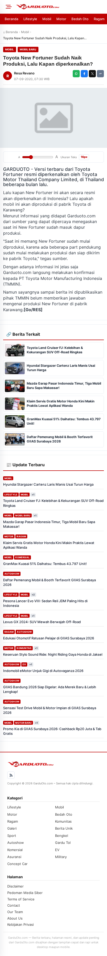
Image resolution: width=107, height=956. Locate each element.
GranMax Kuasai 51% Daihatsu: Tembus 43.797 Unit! (45, 564)
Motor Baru (23, 722)
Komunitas (24, 648)
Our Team (15, 912)
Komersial (22, 557)
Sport (11, 835)
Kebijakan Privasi (20, 924)
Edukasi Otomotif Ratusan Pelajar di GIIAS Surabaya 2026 (48, 638)
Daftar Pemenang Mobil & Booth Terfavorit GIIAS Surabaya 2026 (49, 582)
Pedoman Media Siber (25, 893)
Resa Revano (24, 73)
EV (24, 664)
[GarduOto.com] (60, 6)
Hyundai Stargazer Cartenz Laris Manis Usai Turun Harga (48, 484)
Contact (13, 905)
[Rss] (11, 775)
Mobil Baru (28, 49)
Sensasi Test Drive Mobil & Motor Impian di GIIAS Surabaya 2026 (49, 710)
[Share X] (92, 73)
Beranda (11, 19)
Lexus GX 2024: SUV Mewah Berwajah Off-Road (42, 622)
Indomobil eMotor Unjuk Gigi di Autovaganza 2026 (43, 671)
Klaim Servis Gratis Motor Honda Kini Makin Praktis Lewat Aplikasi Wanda (48, 545)
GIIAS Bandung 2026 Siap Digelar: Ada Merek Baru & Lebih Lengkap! (49, 689)
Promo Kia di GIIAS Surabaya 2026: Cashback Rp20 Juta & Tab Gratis (52, 731)
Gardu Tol (63, 842)
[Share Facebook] (84, 73)
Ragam (99, 19)
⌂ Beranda (10, 32)
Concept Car (17, 864)
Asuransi (14, 857)
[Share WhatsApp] (76, 73)
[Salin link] (100, 73)
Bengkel (61, 835)
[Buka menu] (7, 6)
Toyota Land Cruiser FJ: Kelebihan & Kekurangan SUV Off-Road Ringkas (53, 503)
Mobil (46, 19)
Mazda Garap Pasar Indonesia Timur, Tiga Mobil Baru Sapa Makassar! (49, 524)
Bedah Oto (80, 19)
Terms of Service (21, 899)
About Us (15, 918)
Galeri (12, 828)
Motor (61, 19)
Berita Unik (64, 828)
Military (61, 857)
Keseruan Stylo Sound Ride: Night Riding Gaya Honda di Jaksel (52, 654)
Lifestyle (30, 19)
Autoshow (11, 573)
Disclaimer (15, 886)
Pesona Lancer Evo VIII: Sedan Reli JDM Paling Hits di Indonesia (45, 603)
